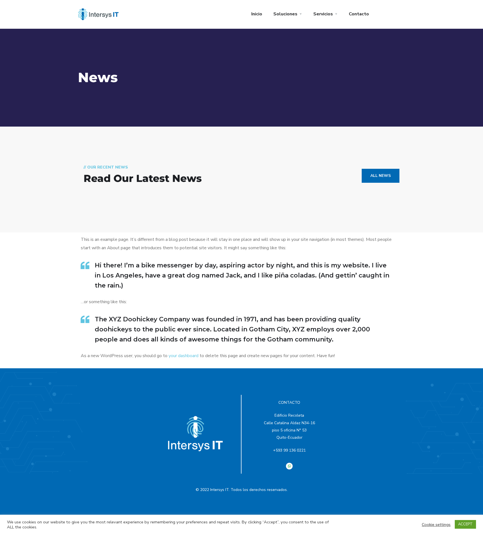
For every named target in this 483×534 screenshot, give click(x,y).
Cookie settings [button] (436, 524)
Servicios (323, 14)
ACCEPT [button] (465, 524)
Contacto (359, 14)
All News (380, 175)
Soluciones (285, 14)
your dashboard (183, 356)
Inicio (256, 14)
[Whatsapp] (289, 466)
